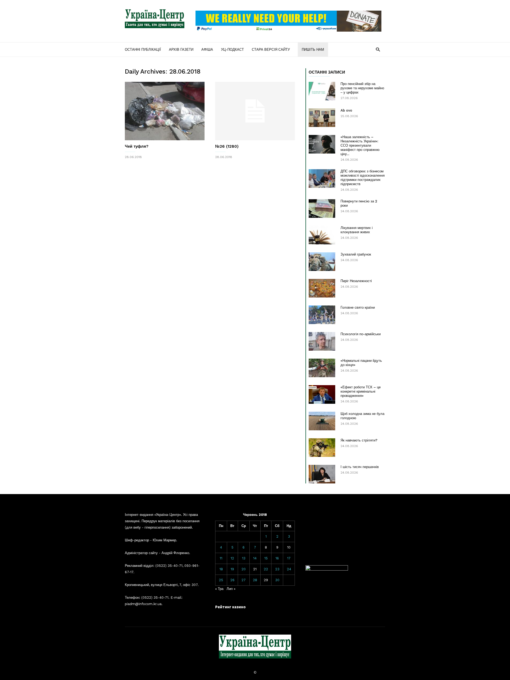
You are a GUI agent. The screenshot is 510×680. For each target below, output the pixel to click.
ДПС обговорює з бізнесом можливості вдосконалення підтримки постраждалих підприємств (363, 177)
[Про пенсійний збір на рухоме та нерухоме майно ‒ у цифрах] (322, 91)
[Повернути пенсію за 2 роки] (322, 208)
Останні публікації (143, 50)
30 (277, 580)
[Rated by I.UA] (326, 569)
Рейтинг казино (230, 606)
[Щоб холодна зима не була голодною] (322, 421)
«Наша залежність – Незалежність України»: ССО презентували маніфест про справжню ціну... (360, 145)
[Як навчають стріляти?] (322, 447)
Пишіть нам (313, 50)
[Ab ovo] (322, 117)
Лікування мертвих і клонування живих (357, 230)
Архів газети (181, 50)
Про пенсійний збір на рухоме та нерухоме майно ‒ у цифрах (362, 88)
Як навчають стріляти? (359, 440)
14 (255, 558)
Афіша (207, 50)
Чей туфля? (136, 146)
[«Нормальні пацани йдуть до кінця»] (322, 368)
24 (289, 569)
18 (221, 569)
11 (221, 558)
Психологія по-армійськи (361, 334)
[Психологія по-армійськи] (322, 341)
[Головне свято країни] (322, 314)
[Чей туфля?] (165, 111)
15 (266, 558)
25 (221, 580)
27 (243, 580)
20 (243, 569)
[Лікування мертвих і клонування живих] (322, 235)
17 (289, 558)
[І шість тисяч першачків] (322, 474)
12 (232, 558)
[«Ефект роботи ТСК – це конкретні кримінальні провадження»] (322, 394)
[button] (378, 49)
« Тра (219, 589)
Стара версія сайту (271, 50)
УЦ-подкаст (232, 50)
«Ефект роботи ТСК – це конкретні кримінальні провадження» (361, 391)
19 (232, 569)
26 (232, 580)
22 (266, 569)
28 (255, 580)
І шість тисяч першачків (360, 467)
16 (277, 558)
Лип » (231, 589)
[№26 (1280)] (255, 111)
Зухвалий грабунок (356, 254)
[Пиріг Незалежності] (322, 288)
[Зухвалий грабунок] (322, 261)
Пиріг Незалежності (356, 281)
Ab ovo (346, 110)
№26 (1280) (227, 146)
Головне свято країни (358, 307)
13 (243, 558)
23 (277, 569)
